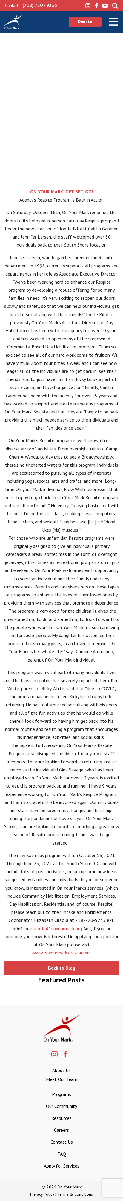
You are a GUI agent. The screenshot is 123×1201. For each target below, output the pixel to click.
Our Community (61, 1106)
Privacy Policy (42, 1194)
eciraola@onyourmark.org (56, 928)
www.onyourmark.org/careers (61, 953)
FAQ (61, 1154)
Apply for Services (61, 1166)
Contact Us (61, 1142)
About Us (61, 1070)
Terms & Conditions (75, 1194)
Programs (61, 1094)
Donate (85, 21)
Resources (61, 1118)
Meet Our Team (61, 1079)
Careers (61, 1130)
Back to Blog (61, 968)
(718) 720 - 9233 (39, 5)
